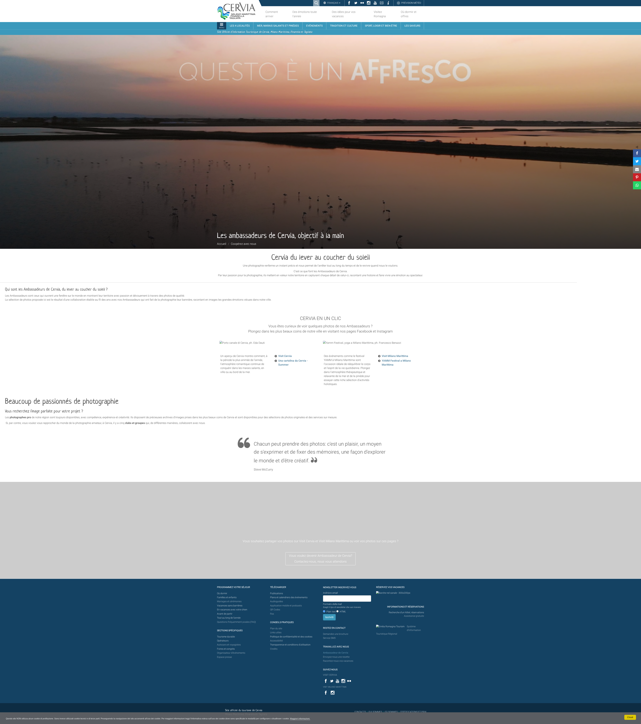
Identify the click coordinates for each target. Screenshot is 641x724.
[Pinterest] (637, 177)
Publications (276, 593)
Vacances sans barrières (229, 605)
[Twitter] (637, 161)
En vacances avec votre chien (232, 609)
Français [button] (333, 3)
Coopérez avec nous (243, 243)
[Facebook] (637, 153)
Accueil (221, 243)
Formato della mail (342, 605)
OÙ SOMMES (391, 711)
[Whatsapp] (637, 185)
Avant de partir (224, 613)
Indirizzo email (330, 592)
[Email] (637, 169)
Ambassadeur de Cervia (335, 652)
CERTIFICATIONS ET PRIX (413, 711)
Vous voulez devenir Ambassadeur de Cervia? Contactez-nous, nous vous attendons (320, 558)
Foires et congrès (226, 648)
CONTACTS (360, 711)
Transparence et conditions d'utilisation (290, 644)
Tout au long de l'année (229, 617)
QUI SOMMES (375, 711)
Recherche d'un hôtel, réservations (406, 612)
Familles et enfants (227, 597)
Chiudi (630, 717)
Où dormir (222, 593)
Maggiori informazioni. (300, 718)
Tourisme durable (226, 636)
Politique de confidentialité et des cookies (291, 636)
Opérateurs (223, 640)
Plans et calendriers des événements (288, 597)
